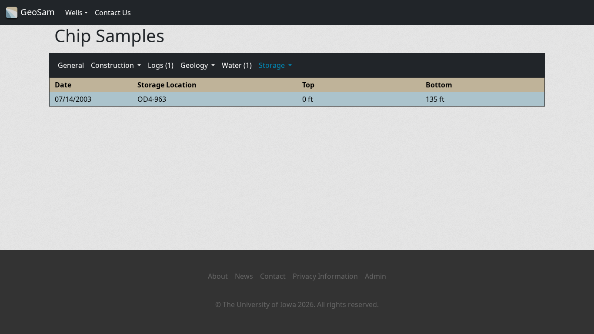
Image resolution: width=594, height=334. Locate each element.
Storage (273, 65)
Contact (273, 276)
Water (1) (237, 65)
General (71, 65)
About (218, 276)
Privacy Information (325, 276)
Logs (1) (161, 65)
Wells (74, 12)
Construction (113, 65)
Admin (375, 276)
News (244, 276)
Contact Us (113, 12)
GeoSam (36, 12)
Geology (195, 65)
